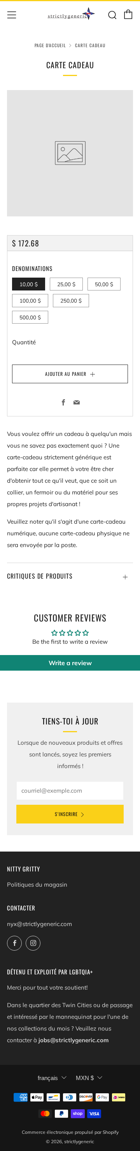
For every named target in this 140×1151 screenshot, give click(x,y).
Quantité (24, 342)
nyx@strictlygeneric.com (39, 924)
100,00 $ (30, 300)
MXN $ (85, 1078)
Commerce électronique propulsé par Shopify (70, 1132)
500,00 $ (30, 317)
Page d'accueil (50, 45)
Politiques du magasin (37, 884)
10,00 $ (28, 284)
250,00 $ (71, 300)
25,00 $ (66, 284)
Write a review (70, 663)
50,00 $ (104, 284)
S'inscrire (66, 814)
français (48, 1078)
